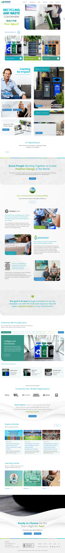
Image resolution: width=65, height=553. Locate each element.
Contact (51, 2)
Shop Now (58, 2)
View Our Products (32, 416)
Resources (45, 2)
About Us (32, 178)
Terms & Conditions (44, 550)
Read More (7, 93)
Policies (39, 550)
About (39, 2)
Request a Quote (38, 533)
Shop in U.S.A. (18, 109)
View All (61, 332)
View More (6, 129)
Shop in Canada (8, 109)
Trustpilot (7, 152)
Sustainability (32, 2)
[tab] (6, 332)
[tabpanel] (32, 350)
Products (25, 2)
